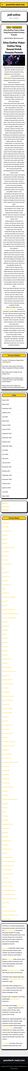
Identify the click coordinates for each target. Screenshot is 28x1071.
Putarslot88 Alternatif (8, 890)
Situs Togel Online (7, 857)
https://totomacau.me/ (9, 671)
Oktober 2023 (6, 412)
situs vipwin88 (6, 531)
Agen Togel (5, 510)
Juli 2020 (5, 492)
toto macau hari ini (7, 1028)
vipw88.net (5, 750)
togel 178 (5, 601)
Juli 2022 (5, 450)
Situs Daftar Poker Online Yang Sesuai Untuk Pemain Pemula (14, 32)
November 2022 (7, 437)
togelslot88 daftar (7, 824)
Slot (3, 568)
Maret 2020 (5, 496)
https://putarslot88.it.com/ (10, 915)
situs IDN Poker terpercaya (16, 979)
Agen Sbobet (6, 902)
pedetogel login (6, 841)
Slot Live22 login (10, 930)
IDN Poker (5, 737)
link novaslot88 (6, 667)
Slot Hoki (4, 503)
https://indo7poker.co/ (10, 309)
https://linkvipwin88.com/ (10, 799)
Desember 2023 (7, 408)
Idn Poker (5, 560)
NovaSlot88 (5, 770)
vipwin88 (5, 622)
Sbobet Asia (5, 593)
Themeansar (14, 1068)
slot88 (4, 812)
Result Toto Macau (7, 787)
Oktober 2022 (6, 442)
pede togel (10, 959)
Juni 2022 (5, 454)
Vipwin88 (5, 630)
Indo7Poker (5, 688)
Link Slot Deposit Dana (8, 861)
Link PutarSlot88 (7, 712)
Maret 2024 (5, 404)
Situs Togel (5, 527)
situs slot (5, 807)
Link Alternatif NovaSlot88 (10, 762)
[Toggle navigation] (2, 5)
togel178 (4, 535)
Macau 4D (5, 721)
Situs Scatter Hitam (8, 696)
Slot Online (5, 556)
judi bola (4, 853)
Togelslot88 (5, 523)
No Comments (20, 38)
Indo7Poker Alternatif (8, 741)
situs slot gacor (6, 919)
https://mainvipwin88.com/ (10, 613)
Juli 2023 (5, 417)
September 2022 (7, 446)
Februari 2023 (6, 425)
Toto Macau (5, 551)
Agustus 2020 (6, 488)
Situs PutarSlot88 (7, 708)
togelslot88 (5, 626)
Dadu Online (5, 729)
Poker (8, 27)
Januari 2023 (6, 429)
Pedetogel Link (6, 584)
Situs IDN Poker (14, 999)
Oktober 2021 (6, 471)
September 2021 (7, 475)
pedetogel (5, 816)
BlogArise (23, 1066)
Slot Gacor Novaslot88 (8, 597)
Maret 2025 (5, 400)
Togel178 (4, 642)
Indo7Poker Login (7, 886)
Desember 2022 (7, 433)
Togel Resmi (5, 572)
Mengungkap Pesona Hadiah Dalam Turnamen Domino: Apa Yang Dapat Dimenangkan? (12, 379)
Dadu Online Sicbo (7, 874)
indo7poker (5, 717)
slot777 (4, 907)
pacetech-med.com (15, 4)
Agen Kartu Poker (7, 733)
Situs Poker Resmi (7, 684)
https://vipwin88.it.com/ (9, 911)
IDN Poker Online (7, 564)
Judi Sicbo (5, 878)
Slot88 (4, 634)
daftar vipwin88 (7, 754)
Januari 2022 (6, 462)
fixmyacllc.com (6, 758)
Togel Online (5, 576)
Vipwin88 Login (6, 659)
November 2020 (7, 479)
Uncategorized (17, 27)
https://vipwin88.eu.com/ (9, 898)
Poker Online (5, 506)
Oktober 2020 (6, 483)
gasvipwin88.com (7, 679)
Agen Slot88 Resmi (7, 700)
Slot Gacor (5, 580)
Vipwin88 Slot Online (8, 547)
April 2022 (5, 458)
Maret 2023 (5, 421)
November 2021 (7, 467)
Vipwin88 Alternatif (8, 865)
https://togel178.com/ (8, 609)
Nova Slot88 (5, 766)
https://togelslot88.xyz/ (9, 618)
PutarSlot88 (5, 692)
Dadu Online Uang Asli (13, 970)
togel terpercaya (7, 849)
